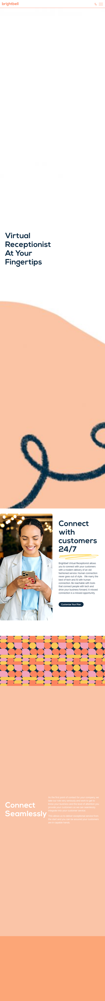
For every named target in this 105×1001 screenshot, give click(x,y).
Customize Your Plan (71, 605)
